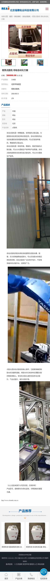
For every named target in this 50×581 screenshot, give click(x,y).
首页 (11, 17)
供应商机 (17, 17)
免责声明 (26, 564)
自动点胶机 (26, 17)
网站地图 (41, 564)
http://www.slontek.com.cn (9, 500)
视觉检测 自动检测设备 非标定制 (13, 547)
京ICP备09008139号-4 (21, 558)
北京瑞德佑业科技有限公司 (36, 558)
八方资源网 (18, 564)
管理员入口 (33, 564)
